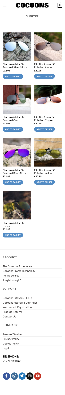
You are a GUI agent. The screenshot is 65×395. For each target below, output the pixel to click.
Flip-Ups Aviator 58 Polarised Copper (44, 119)
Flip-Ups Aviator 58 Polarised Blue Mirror (14, 172)
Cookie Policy (11, 343)
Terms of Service (12, 334)
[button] (5, 5)
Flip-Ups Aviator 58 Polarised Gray (13, 119)
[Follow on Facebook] (6, 376)
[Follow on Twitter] (22, 376)
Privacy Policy (11, 338)
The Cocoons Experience (17, 266)
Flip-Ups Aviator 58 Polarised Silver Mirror (15, 66)
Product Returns (12, 311)
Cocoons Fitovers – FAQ (17, 297)
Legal (6, 348)
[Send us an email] (29, 376)
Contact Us (9, 316)
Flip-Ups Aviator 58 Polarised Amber (44, 66)
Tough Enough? (12, 280)
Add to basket (13, 76)
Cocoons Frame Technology (19, 270)
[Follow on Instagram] (14, 376)
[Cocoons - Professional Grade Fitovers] (32, 5)
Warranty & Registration (17, 307)
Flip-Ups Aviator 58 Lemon (13, 225)
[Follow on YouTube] (37, 376)
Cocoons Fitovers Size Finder (20, 302)
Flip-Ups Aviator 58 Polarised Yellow (44, 172)
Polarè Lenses (11, 275)
